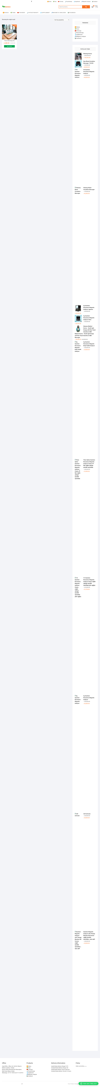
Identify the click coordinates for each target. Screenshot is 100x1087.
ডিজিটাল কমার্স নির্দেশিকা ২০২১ (81, 1066)
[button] (88, 1083)
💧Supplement (77, 1)
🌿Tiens (54, 1)
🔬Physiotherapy (68, 1)
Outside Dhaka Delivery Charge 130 (59, 1067)
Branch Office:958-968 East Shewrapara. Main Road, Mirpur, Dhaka (12, 1070)
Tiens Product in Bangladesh (74, 1083)
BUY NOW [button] (9, 46)
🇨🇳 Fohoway (60, 1)
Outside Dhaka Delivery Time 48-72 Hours (61, 1071)
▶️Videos (49, 1)
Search (86, 6)
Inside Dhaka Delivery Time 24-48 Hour (60, 1069)
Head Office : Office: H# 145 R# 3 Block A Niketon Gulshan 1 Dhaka (12, 1067)
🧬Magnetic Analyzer (85, 1)
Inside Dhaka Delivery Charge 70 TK (59, 1066)
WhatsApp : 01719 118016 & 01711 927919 (12, 1072)
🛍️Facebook (94, 1)
